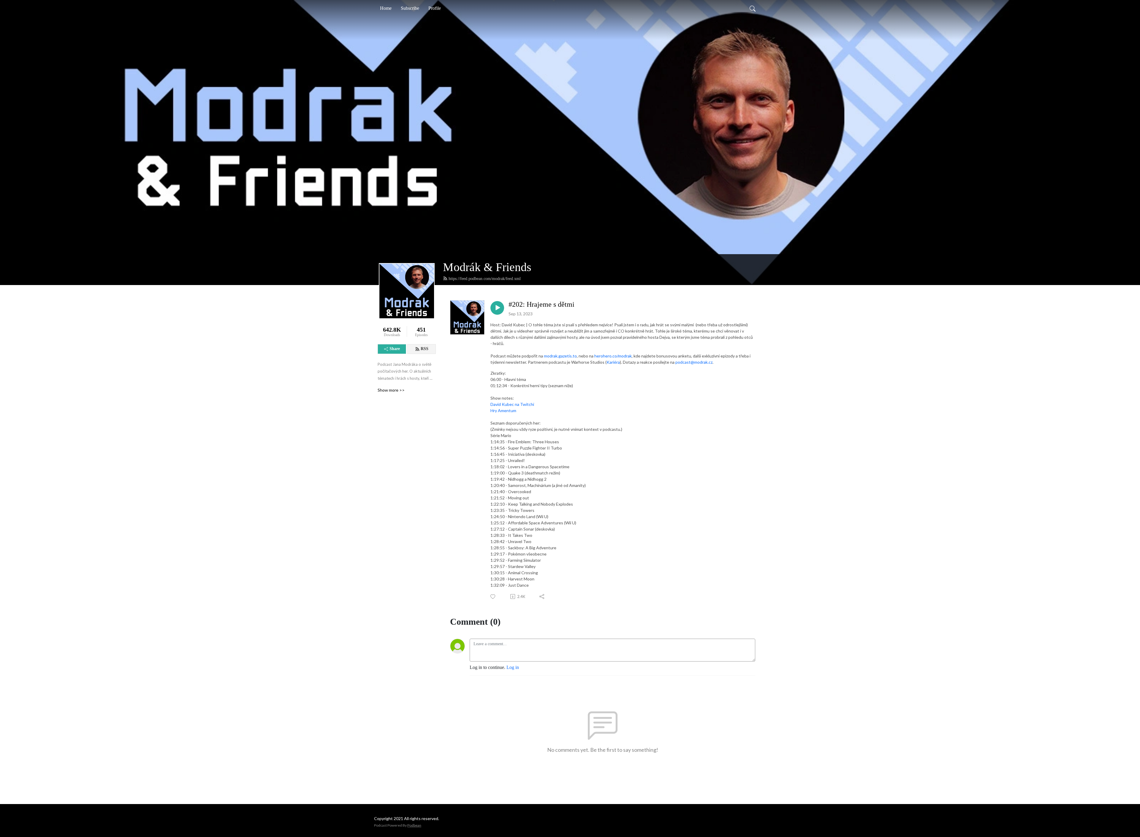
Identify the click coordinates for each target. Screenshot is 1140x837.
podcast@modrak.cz (693, 362)
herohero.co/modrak (613, 355)
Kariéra (613, 362)
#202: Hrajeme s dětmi (541, 304)
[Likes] (493, 597)
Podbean (414, 825)
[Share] (542, 596)
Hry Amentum (503, 410)
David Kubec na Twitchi (512, 404)
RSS (424, 348)
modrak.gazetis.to (560, 355)
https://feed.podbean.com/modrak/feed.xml (485, 278)
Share (395, 348)
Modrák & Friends (487, 267)
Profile (434, 8)
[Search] (752, 8)
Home (386, 8)
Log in (512, 667)
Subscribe (410, 8)
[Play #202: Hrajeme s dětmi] (497, 308)
